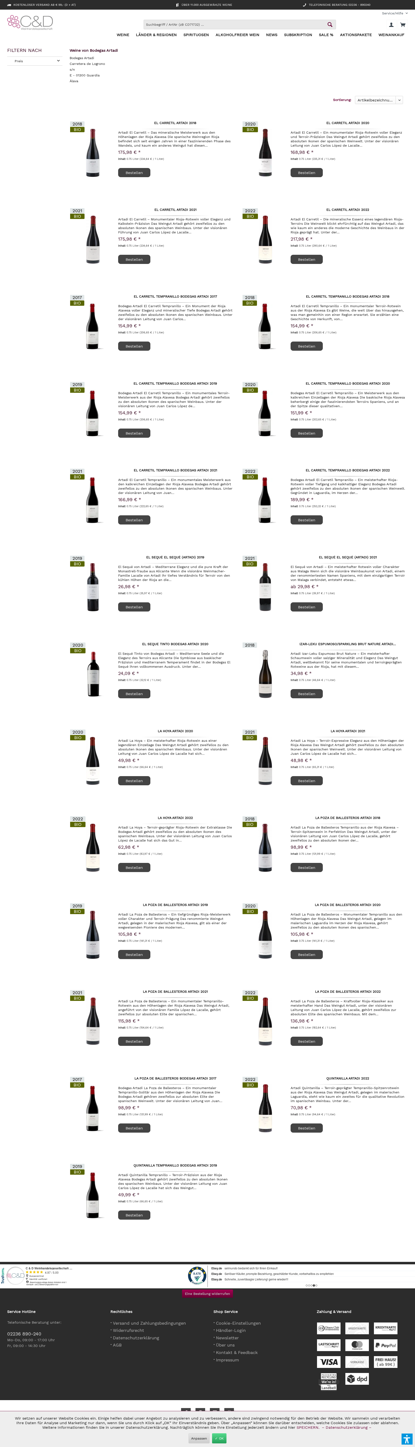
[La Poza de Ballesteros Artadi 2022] (265, 1021)
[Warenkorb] (403, 24)
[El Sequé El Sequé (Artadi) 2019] (93, 587)
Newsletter (227, 1337)
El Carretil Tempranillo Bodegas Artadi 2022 (348, 470)
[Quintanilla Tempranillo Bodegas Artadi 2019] (93, 1195)
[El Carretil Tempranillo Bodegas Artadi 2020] (265, 413)
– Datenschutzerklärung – (347, 1427)
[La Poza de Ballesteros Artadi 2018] (265, 847)
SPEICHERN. (309, 1427)
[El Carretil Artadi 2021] (93, 239)
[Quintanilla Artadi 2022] (265, 1108)
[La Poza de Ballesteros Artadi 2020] (265, 934)
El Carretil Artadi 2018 (175, 123)
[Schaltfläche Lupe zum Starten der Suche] (330, 24)
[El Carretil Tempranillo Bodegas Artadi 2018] (265, 326)
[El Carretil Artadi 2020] (265, 152)
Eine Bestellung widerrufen (207, 1294)
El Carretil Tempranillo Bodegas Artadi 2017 (175, 296)
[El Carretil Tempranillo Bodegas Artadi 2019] (93, 413)
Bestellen (306, 607)
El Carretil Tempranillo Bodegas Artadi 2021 (175, 470)
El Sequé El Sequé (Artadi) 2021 (348, 557)
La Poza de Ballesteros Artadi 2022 (348, 991)
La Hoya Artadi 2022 (175, 818)
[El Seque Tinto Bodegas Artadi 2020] (93, 673)
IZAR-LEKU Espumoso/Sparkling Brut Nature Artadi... (347, 644)
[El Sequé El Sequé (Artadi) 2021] (265, 587)
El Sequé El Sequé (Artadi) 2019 (175, 557)
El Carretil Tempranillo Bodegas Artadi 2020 (348, 383)
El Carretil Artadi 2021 (175, 210)
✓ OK (219, 1438)
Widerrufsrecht (128, 1330)
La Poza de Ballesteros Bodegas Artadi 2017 (175, 1078)
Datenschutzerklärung (136, 1337)
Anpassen (199, 1438)
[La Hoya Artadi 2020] (93, 761)
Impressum (227, 1359)
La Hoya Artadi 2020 (175, 731)
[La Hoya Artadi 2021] (265, 761)
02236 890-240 (24, 1334)
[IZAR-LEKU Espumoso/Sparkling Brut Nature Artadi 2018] (265, 673)
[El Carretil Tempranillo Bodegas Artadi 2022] (265, 500)
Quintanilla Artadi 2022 (347, 1078)
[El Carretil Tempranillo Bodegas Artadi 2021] (93, 500)
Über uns (225, 1344)
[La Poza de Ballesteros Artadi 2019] (93, 934)
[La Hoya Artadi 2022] (93, 847)
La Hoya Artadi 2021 (348, 731)
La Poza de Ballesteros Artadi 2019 (175, 905)
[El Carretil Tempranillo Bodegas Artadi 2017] (93, 326)
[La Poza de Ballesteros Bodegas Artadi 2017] (93, 1108)
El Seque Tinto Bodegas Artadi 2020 (175, 644)
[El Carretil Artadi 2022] (265, 239)
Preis (19, 61)
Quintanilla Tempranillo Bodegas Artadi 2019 (175, 1165)
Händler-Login (231, 1330)
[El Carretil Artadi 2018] (93, 152)
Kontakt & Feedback (237, 1352)
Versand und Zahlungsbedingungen (149, 1323)
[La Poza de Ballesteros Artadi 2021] (93, 1021)
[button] (407, 1439)
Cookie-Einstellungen (238, 1323)
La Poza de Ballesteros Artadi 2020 (348, 905)
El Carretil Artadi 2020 (347, 123)
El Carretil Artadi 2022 (347, 210)
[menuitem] (393, 13)
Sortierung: (342, 100)
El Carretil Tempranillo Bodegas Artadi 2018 (348, 296)
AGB (117, 1344)
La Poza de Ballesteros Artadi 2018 (347, 818)
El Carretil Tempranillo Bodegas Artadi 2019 (175, 383)
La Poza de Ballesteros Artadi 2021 (175, 991)
